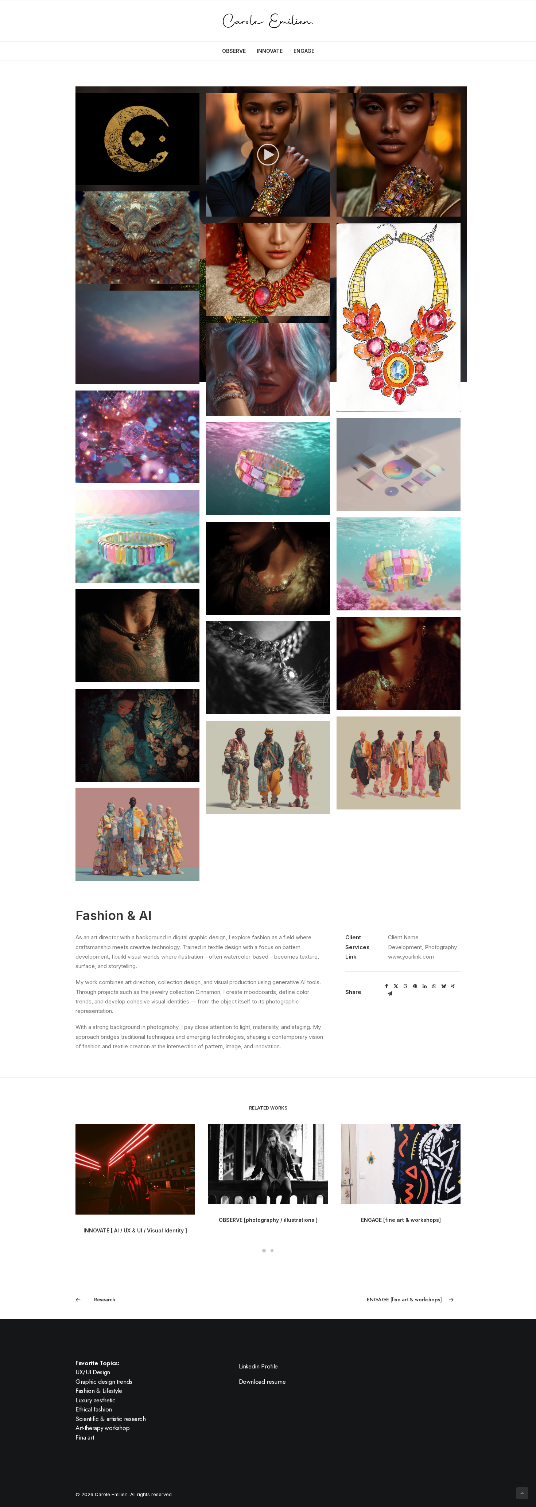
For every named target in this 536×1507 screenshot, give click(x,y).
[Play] (211, 211)
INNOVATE (270, 51)
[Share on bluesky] (443, 986)
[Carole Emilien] (268, 20)
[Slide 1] (264, 1250)
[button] (137, 139)
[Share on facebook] (386, 986)
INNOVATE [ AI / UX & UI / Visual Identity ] (135, 1230)
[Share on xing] (452, 986)
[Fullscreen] (324, 211)
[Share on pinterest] (415, 986)
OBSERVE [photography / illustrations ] (268, 1220)
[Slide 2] (272, 1250)
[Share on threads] (405, 986)
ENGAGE (304, 51)
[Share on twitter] (396, 986)
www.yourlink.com (411, 956)
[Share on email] (389, 993)
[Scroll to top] (522, 1492)
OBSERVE (234, 51)
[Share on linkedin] (424, 986)
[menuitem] (236, 51)
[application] (268, 155)
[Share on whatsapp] (434, 986)
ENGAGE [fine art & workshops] (401, 1220)
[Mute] (315, 211)
